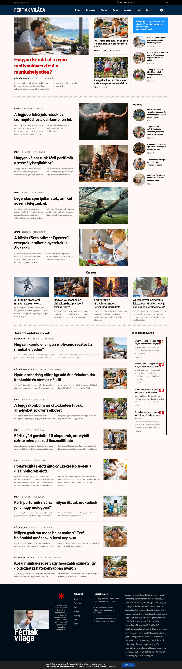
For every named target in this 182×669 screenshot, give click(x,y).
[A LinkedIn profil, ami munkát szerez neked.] (31, 287)
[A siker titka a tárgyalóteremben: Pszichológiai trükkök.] (110, 287)
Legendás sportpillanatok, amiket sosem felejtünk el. (43, 201)
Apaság (17, 232)
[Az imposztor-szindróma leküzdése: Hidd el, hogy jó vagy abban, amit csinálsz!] (150, 287)
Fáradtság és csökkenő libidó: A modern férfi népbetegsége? (156, 177)
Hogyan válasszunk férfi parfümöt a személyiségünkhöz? (43, 160)
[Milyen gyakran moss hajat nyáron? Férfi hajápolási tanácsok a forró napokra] (115, 536)
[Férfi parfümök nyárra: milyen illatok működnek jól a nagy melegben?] (115, 506)
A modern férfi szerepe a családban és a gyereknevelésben (157, 162)
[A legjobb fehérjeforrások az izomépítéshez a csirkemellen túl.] (103, 121)
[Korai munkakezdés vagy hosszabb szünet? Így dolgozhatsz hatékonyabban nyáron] (115, 567)
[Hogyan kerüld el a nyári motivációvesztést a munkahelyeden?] (51, 36)
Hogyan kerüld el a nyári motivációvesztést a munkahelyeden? (40, 66)
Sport (16, 193)
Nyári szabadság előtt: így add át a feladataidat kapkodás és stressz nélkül (111, 43)
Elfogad (128, 665)
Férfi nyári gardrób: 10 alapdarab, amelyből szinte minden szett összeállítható (51, 438)
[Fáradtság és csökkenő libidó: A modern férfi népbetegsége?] (139, 179)
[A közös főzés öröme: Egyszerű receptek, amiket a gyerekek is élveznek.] (103, 247)
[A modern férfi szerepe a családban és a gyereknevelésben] (139, 164)
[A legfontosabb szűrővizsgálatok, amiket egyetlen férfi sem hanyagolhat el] (139, 132)
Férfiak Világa (29, 10)
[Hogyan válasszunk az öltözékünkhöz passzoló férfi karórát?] (71, 287)
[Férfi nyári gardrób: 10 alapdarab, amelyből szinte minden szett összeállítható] (115, 439)
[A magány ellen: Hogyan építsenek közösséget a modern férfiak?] (139, 148)
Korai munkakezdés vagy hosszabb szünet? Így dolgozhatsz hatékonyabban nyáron (55, 566)
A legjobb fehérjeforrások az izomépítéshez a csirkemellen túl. (43, 117)
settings (112, 666)
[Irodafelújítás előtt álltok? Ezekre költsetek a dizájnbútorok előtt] (115, 469)
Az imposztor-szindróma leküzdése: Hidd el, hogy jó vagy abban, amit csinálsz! (149, 303)
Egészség (18, 78)
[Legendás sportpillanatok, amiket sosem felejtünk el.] (103, 205)
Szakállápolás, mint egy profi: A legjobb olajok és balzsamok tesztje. (149, 415)
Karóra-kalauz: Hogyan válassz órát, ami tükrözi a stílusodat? (103, 610)
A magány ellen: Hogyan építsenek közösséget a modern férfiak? (156, 146)
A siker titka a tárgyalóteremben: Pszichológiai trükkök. (106, 303)
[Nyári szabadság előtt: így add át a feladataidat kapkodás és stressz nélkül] (111, 27)
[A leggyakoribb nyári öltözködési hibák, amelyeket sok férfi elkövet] (111, 67)
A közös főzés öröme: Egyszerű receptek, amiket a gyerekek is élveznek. (41, 243)
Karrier (26, 78)
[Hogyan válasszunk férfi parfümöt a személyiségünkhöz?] (103, 163)
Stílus (111, 51)
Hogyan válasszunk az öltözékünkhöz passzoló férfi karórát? (68, 303)
